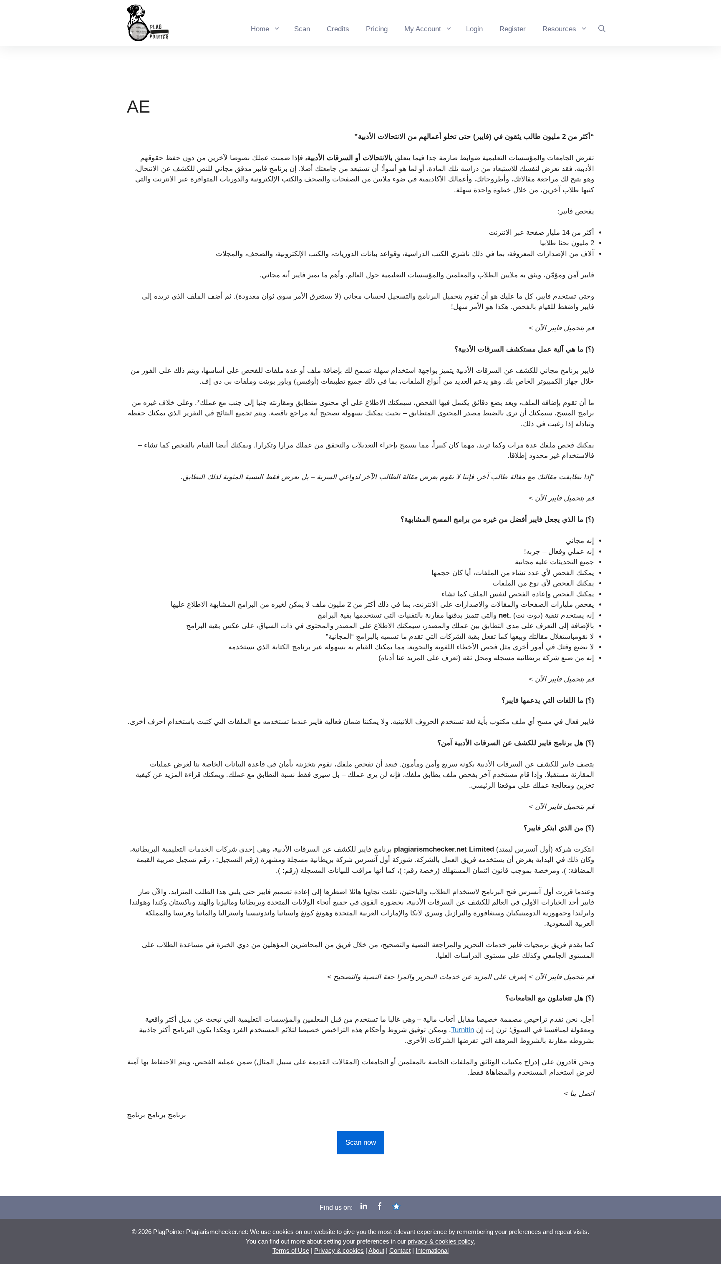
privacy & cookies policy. (441, 1241)
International (432, 1250)
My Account (422, 29)
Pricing (377, 29)
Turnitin (462, 1030)
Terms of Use (290, 1250)
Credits (338, 29)
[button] (602, 22)
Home (260, 29)
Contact (400, 1250)
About (376, 1250)
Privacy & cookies (339, 1250)
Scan (302, 29)
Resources (559, 29)
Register (512, 29)
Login (474, 29)
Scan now (360, 1142)
